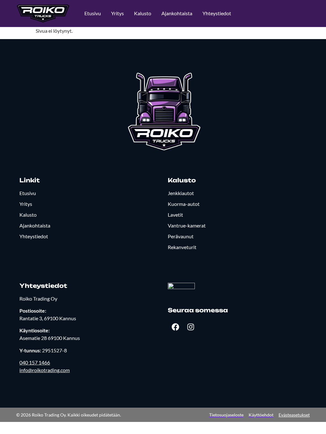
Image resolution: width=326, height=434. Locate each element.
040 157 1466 (34, 362)
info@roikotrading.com (44, 370)
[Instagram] (190, 327)
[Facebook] (175, 327)
